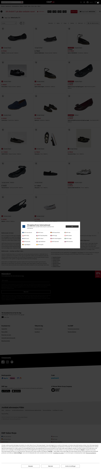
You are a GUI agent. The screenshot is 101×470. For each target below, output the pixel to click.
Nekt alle (50, 466)
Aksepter (30, 466)
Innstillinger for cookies (58, 453)
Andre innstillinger (70, 466)
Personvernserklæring (91, 453)
